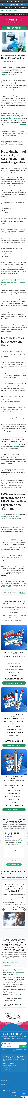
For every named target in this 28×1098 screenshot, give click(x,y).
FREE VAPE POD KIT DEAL (14, 745)
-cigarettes (16, 446)
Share (23, 592)
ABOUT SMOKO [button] (5, 1080)
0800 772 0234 (8, 1067)
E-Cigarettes (15, 69)
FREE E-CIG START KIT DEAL (14, 683)
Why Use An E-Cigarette (11, 10)
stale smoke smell (15, 994)
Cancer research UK (22, 133)
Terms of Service (19, 1049)
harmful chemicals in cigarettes (16, 972)
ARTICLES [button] (3, 1084)
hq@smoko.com (8, 1069)
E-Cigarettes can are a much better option (12, 516)
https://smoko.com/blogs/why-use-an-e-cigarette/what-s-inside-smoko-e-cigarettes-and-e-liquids (14, 282)
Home (2, 10)
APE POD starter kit (12, 587)
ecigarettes (13, 539)
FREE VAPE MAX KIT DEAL (14, 809)
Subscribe (23, 1046)
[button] (4, 4)
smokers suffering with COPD (14, 557)
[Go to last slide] (3, 909)
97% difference (14, 547)
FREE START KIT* (14, 28)
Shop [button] (3, 1076)
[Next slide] (24, 909)
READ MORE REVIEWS (14, 864)
